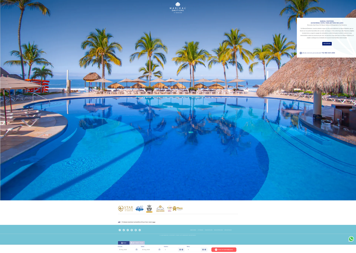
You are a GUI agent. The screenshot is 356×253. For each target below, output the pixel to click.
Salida (142, 246)
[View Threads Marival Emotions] (128, 230)
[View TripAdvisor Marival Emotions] (140, 230)
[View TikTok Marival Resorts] (124, 230)
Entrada (120, 246)
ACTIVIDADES (200, 230)
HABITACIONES (193, 230)
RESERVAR (327, 44)
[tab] (137, 243)
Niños (188, 246)
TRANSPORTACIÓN (208, 230)
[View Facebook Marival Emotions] (132, 230)
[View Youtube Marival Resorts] (136, 230)
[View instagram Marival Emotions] (120, 230)
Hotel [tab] (124, 243)
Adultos (166, 246)
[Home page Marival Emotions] (178, 7)
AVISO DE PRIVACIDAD (218, 230)
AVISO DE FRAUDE (228, 230)
